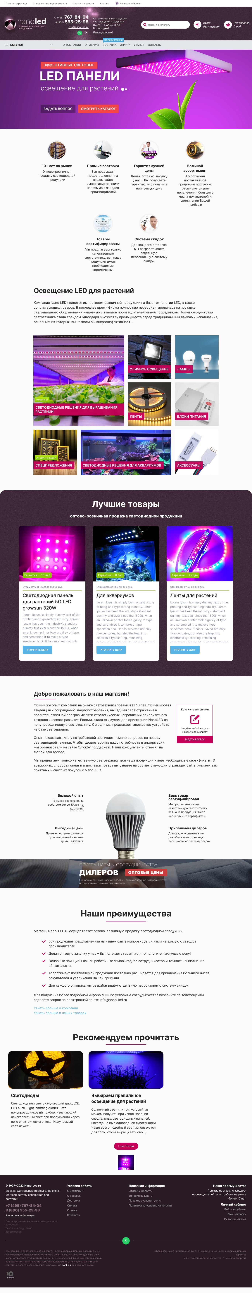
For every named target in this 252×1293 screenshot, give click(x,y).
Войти (206, 22)
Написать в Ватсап (130, 3)
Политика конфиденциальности (150, 1205)
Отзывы (104, 3)
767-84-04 (71, 17)
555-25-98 (72, 22)
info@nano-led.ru (78, 26)
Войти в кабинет (235, 1209)
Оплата (125, 44)
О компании (72, 44)
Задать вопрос (57, 109)
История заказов (235, 1219)
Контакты (154, 44)
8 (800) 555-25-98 (23, 1210)
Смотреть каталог (98, 109)
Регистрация (211, 26)
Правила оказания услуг (145, 1200)
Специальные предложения (50, 3)
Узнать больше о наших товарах (60, 1013)
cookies (66, 1264)
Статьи (139, 44)
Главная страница (16, 3)
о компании (77, 806)
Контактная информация (20, 1215)
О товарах (92, 44)
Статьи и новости (83, 3)
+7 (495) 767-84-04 (24, 1206)
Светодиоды (25, 1095)
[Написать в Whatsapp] (80, 33)
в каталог (77, 841)
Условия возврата (140, 1195)
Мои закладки (237, 1214)
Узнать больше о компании (56, 1008)
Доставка (110, 43)
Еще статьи (126, 1146)
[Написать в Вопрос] (86, 33)
